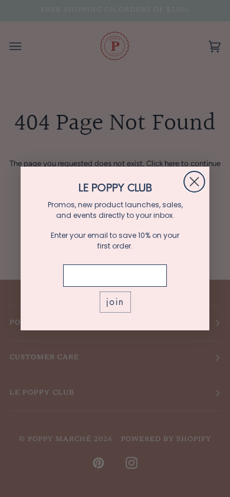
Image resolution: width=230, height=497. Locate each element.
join (115, 302)
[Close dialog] (194, 181)
